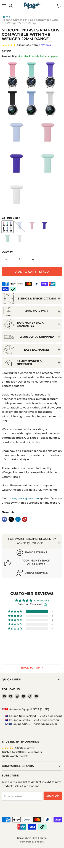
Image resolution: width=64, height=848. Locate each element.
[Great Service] (32, 573)
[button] (15, 611)
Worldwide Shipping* (37, 337)
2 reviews (45, 45)
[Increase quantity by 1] (32, 259)
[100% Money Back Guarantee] (32, 563)
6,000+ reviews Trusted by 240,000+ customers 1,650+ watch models (22, 752)
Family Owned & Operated (29, 362)
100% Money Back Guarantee (30, 324)
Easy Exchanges (37, 349)
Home (6, 16)
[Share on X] (11, 519)
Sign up (52, 795)
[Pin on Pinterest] (24, 519)
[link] (32, 45)
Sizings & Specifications (37, 298)
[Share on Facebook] (4, 519)
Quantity (7, 251)
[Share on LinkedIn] (18, 519)
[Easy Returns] (32, 553)
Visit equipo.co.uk (45, 724)
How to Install (37, 311)
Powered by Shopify (32, 841)
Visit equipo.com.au (46, 720)
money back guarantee (23, 498)
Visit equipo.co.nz (51, 716)
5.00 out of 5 (41, 600)
